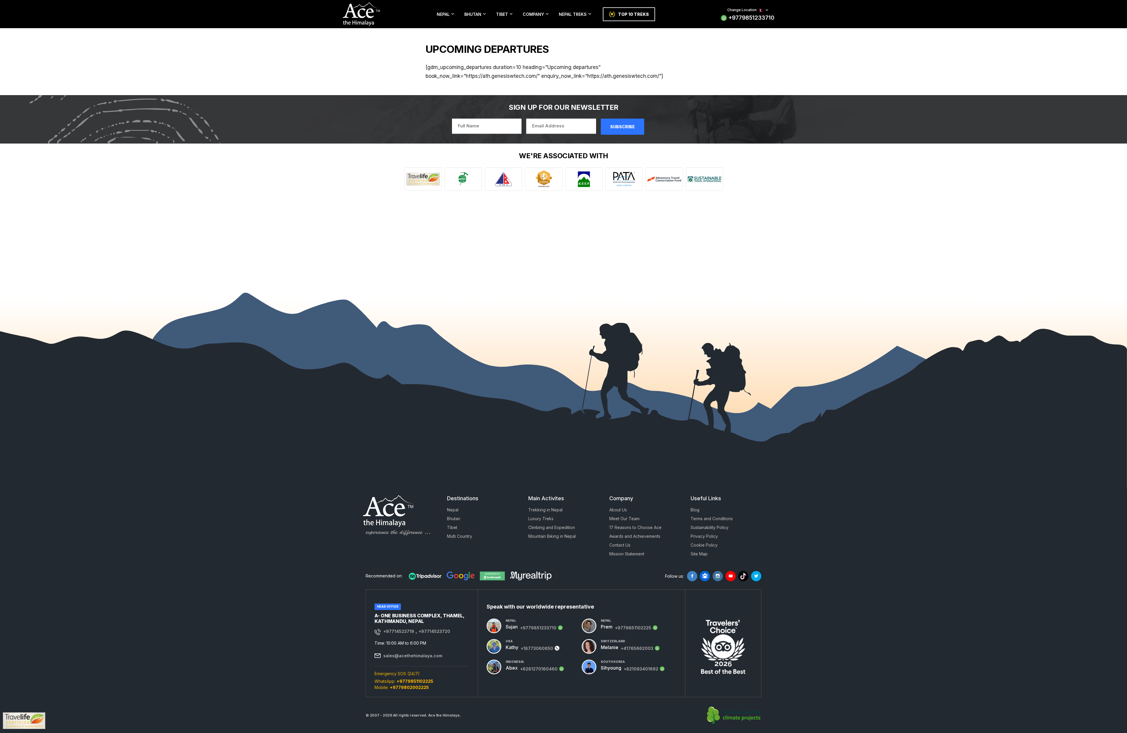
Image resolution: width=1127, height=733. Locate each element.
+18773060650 (537, 648)
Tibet (502, 14)
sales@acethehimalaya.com (412, 655)
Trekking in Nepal (545, 509)
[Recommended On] (425, 576)
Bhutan (472, 14)
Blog (695, 509)
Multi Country (459, 536)
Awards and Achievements (634, 536)
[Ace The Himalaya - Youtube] (731, 576)
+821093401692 (641, 668)
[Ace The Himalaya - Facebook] (692, 576)
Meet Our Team (624, 518)
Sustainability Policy (709, 527)
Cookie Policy (704, 544)
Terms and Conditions (712, 518)
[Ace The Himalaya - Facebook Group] (705, 576)
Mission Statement (626, 553)
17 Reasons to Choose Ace (635, 527)
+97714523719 (398, 631)
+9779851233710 (751, 17)
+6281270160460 (539, 668)
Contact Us (619, 544)
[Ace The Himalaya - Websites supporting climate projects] (734, 715)
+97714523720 (434, 631)
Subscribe (622, 126)
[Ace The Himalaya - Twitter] (756, 576)
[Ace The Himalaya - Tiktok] (743, 576)
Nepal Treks (573, 14)
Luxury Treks (541, 518)
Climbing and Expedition (551, 527)
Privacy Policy (704, 536)
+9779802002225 (409, 687)
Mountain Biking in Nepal (552, 536)
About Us (618, 509)
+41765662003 (637, 648)
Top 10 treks (633, 14)
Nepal (443, 14)
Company (533, 14)
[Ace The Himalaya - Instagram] (718, 576)
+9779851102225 (415, 681)
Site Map (699, 553)
